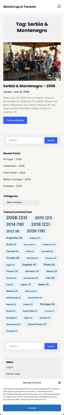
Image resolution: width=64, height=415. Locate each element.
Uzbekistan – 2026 (14, 165)
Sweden (45, 318)
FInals (49, 264)
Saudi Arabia (30, 311)
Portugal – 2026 (12, 159)
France (12, 271)
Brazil (11, 244)
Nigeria (11, 304)
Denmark (32, 258)
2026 (36, 231)
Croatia (12, 257)
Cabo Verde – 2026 (14, 172)
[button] (59, 382)
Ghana (51, 271)
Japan (26, 284)
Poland (28, 304)
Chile (30, 251)
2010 (43, 217)
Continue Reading (15, 120)
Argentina (14, 237)
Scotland (49, 311)
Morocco (31, 291)
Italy (9, 284)
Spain (28, 318)
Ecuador (51, 258)
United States (37, 324)
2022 (12, 231)
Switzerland (13, 324)
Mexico (12, 291)
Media (44, 284)
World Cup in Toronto (19, 7)
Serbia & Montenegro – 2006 (29, 86)
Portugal (47, 304)
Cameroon (49, 244)
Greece (11, 278)
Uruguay (11, 331)
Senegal (11, 318)
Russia (10, 311)
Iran (50, 277)
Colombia (47, 251)
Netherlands (13, 297)
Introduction (31, 278)
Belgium (35, 238)
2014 (15, 224)
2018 (40, 224)
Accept (32, 408)
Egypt (10, 265)
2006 (16, 217)
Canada (12, 251)
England (29, 264)
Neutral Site (35, 297)
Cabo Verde (29, 245)
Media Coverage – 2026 (17, 179)
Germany (32, 271)
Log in (9, 367)
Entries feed (13, 373)
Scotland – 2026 (12, 185)
